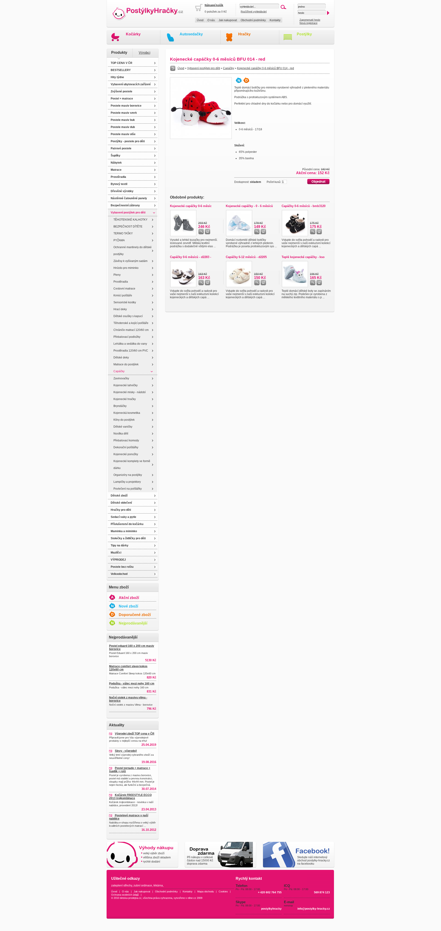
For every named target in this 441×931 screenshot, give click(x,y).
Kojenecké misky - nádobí (129, 392)
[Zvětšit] (201, 138)
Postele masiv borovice (126, 105)
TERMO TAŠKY (123, 233)
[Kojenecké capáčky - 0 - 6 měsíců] (239, 235)
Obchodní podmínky (253, 20)
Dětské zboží (119, 495)
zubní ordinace (142, 885)
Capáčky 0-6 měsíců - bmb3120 (303, 206)
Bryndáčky (120, 406)
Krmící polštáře (122, 295)
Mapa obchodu (205, 891)
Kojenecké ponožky (125, 454)
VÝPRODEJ (118, 559)
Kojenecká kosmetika (126, 412)
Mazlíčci (116, 552)
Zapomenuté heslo (310, 19)
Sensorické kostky (124, 302)
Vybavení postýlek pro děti (128, 212)
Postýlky (304, 34)
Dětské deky (121, 357)
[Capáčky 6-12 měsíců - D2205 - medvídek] (239, 286)
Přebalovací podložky (126, 336)
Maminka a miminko (124, 531)
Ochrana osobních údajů (125, 894)
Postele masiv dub (123, 127)
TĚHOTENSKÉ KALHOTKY (130, 219)
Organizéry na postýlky (127, 475)
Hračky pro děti (121, 509)
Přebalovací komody (126, 440)
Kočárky (133, 34)
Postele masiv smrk (124, 112)
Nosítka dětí (120, 433)
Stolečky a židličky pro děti (128, 538)
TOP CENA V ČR (121, 63)
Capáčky (118, 371)
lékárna (158, 885)
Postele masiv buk (123, 120)
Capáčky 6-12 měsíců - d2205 (246, 257)
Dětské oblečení (121, 502)
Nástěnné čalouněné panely (129, 198)
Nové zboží (128, 606)
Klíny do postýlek (124, 419)
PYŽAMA (119, 240)
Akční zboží (129, 598)
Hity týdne (117, 77)
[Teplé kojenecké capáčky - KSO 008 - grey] (295, 286)
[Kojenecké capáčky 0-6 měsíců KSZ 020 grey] (183, 235)
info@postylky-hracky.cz (313, 908)
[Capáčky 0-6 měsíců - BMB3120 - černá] (295, 235)
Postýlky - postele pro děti (128, 141)
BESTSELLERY (121, 70)
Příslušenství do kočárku (127, 524)
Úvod (200, 20)
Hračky (244, 34)
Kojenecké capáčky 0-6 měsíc (191, 206)
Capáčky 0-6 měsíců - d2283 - (190, 257)
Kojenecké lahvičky (125, 385)
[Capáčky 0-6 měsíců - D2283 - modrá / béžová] (183, 286)
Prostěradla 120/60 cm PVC (130, 350)
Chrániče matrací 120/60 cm (131, 330)
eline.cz (192, 898)
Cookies (223, 891)
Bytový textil (119, 184)
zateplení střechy (121, 885)
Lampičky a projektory (127, 481)
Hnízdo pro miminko (126, 268)
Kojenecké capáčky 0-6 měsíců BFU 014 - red (265, 68)
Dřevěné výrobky (122, 191)
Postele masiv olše (123, 134)
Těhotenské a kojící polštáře (130, 323)
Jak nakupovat (228, 20)
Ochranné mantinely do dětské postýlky (132, 251)
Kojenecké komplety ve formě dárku (131, 465)
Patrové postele (121, 148)
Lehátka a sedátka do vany (130, 343)
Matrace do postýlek (126, 364)
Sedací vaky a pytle (123, 517)
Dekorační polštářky (125, 447)
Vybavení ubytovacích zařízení (130, 84)
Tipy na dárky (119, 545)
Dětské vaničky (122, 426)
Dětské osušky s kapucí (128, 316)
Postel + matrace (122, 98)
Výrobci (144, 52)
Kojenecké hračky (124, 399)
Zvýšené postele (121, 91)
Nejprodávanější (133, 623)
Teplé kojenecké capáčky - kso (303, 257)
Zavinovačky (121, 378)
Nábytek (116, 162)
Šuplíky (115, 155)
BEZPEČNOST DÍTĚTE (127, 226)
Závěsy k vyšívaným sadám (130, 261)
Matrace (116, 169)
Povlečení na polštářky (127, 488)
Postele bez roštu (122, 566)
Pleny (117, 274)
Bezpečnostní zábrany (125, 205)
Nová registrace (308, 23)
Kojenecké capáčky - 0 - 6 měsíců (249, 206)
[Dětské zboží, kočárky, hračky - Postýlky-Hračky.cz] (151, 14)
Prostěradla (118, 177)
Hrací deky (120, 309)
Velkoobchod (119, 574)
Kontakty (275, 20)
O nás (211, 20)
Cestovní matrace (124, 288)
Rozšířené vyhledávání (254, 11)
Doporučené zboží (135, 615)
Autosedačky (191, 34)
